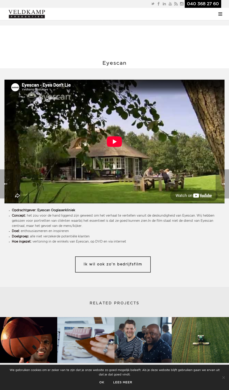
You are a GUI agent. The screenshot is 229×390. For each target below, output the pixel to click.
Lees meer (122, 382)
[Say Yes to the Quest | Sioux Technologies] (143, 340)
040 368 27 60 (203, 4)
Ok (101, 382)
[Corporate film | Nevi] (28, 340)
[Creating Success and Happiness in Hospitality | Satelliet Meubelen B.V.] (85, 340)
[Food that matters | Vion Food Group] (200, 340)
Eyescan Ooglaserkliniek (56, 210)
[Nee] (223, 377)
